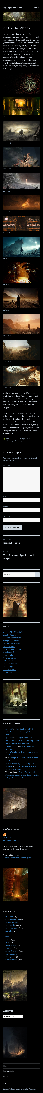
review (8, 940)
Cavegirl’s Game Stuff (12, 641)
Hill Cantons (8, 661)
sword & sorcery (12, 951)
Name (6, 496)
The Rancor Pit (9, 669)
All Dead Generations (12, 638)
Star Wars (9, 948)
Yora (7, 439)
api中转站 (9, 729)
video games (10, 957)
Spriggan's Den (13, 7)
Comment (8, 465)
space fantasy (11, 945)
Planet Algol (8, 666)
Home (6, 1066)
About (6, 1076)
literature (9, 934)
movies (8, 937)
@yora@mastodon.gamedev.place (17, 858)
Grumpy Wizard (9, 658)
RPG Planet (9, 672)
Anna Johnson (11, 746)
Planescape (19, 441)
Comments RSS (9, 841)
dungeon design (26, 439)
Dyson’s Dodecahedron (13, 649)
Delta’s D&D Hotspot (12, 644)
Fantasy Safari (29, 763)
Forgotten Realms (12, 922)
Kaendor (9, 931)
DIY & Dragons (9, 646)
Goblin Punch (9, 652)
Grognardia (8, 655)
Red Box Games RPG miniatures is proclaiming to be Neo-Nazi (20, 732)
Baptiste (8, 766)
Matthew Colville (10, 664)
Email (6, 506)
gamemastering (12, 928)
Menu (36, 7)
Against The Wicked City (13, 632)
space (7, 942)
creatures (9, 917)
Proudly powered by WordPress (26, 1089)
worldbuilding (8, 441)
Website (6, 516)
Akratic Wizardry (10, 635)
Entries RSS (8, 838)
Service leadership (12, 763)
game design (10, 925)
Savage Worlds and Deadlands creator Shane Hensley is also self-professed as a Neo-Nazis (22, 740)
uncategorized (11, 954)
